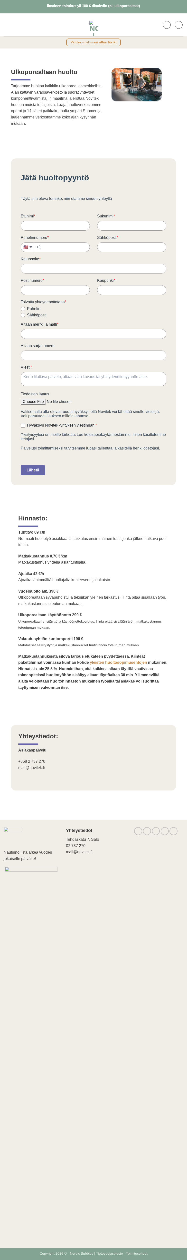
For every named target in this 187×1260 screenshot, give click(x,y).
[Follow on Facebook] (138, 831)
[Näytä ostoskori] (179, 25)
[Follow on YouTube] (173, 831)
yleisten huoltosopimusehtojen (118, 662)
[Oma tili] (167, 25)
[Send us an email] (156, 831)
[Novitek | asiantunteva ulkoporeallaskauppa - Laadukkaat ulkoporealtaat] (93, 24)
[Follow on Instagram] (147, 831)
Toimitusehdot (137, 1253)
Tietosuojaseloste (110, 1253)
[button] (7, 25)
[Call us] (165, 831)
